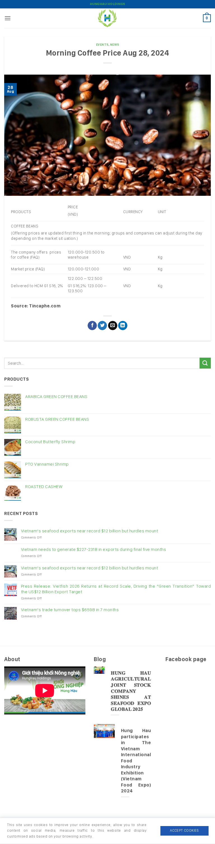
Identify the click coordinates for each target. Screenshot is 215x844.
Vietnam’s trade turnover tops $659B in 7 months (70, 609)
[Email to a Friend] (112, 325)
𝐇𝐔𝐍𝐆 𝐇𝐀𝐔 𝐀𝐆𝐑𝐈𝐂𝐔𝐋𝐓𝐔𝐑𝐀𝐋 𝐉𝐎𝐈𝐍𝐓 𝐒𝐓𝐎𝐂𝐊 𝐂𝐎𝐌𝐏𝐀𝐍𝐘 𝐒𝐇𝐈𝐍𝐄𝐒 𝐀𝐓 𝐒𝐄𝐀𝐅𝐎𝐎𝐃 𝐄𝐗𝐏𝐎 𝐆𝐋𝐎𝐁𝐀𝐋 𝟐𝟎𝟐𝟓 (131, 691)
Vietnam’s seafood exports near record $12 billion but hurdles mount (89, 530)
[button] (7, 18)
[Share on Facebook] (92, 325)
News (114, 45)
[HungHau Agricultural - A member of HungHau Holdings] (107, 18)
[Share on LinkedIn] (122, 325)
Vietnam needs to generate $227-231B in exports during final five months (93, 549)
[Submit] (205, 363)
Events (102, 45)
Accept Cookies (184, 830)
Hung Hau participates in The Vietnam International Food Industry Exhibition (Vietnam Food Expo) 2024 (136, 761)
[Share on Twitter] (102, 325)
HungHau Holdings (107, 4)
